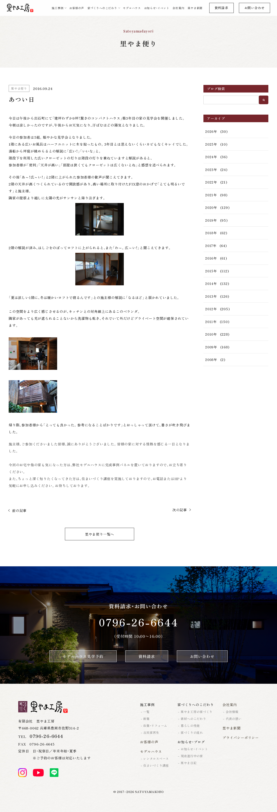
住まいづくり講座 (156, 765)
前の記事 (19, 510)
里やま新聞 (195, 8)
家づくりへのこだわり (102, 8)
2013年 (211, 296)
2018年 (211, 233)
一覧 (146, 712)
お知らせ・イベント (156, 8)
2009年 (211, 347)
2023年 (211, 169)
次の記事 (179, 509)
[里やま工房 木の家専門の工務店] (20, 8)
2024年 (211, 156)
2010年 (211, 334)
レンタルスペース (156, 758)
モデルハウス (132, 8)
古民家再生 (151, 732)
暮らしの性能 (190, 725)
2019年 (211, 220)
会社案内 (178, 8)
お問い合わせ (254, 7)
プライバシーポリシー (240, 737)
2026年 (211, 131)
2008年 (211, 359)
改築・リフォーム (155, 725)
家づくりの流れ (192, 732)
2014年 (211, 283)
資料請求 (221, 7)
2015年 (211, 271)
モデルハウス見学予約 (83, 656)
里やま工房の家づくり (197, 712)
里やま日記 (189, 763)
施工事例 (58, 8)
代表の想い (234, 718)
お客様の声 (76, 8)
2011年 (211, 321)
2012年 (211, 309)
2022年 (211, 182)
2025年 (211, 144)
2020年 (211, 207)
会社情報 (232, 712)
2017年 (210, 245)
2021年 (211, 195)
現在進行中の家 (192, 756)
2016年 (211, 258)
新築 (146, 718)
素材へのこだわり (193, 718)
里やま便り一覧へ (99, 534)
